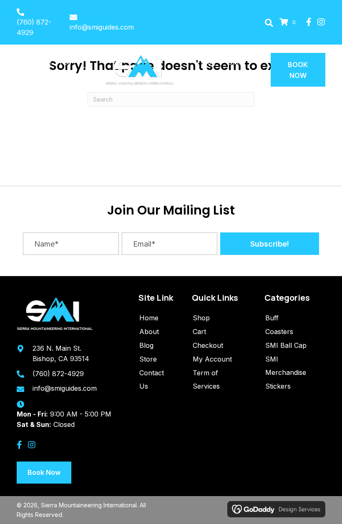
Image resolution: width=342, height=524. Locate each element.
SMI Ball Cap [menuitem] (286, 345)
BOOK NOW (298, 70)
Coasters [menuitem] (279, 331)
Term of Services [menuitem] (206, 379)
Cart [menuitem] (199, 331)
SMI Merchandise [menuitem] (285, 366)
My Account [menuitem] (212, 359)
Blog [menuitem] (146, 345)
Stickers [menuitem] (278, 386)
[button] (269, 22)
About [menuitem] (149, 331)
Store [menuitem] (148, 359)
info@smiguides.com (102, 27)
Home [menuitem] (148, 318)
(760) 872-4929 (58, 373)
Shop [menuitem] (201, 318)
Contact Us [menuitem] (151, 379)
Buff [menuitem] (272, 318)
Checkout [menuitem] (208, 345)
